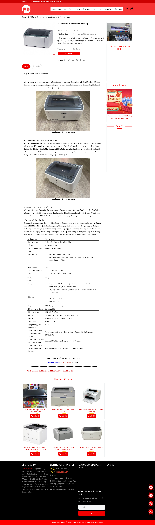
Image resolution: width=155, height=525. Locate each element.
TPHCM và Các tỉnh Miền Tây (62, 371)
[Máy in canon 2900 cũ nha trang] (26, 9)
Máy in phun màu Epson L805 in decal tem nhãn (35, 410)
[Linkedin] (72, 60)
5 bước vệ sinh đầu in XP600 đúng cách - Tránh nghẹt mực (120, 117)
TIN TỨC (108, 9)
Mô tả (26, 66)
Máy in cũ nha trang (38, 17)
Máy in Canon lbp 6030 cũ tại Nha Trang (91, 448)
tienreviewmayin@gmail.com (52, 1)
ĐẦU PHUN (118, 9)
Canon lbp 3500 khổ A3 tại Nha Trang (63, 410)
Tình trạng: (61, 49)
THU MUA (97, 9)
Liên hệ (69, 54)
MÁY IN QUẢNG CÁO (82, 9)
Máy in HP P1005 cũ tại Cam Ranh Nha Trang (91, 410)
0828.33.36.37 (35, 1)
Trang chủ (25, 17)
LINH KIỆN (67, 9)
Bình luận (36, 66)
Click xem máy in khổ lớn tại (38, 371)
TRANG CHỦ (56, 9)
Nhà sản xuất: (62, 30)
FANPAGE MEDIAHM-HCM (120, 47)
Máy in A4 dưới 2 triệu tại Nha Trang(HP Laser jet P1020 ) (63, 448)
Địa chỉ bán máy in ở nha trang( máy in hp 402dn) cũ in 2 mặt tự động (35, 449)
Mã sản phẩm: (62, 34)
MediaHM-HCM (27, 469)
